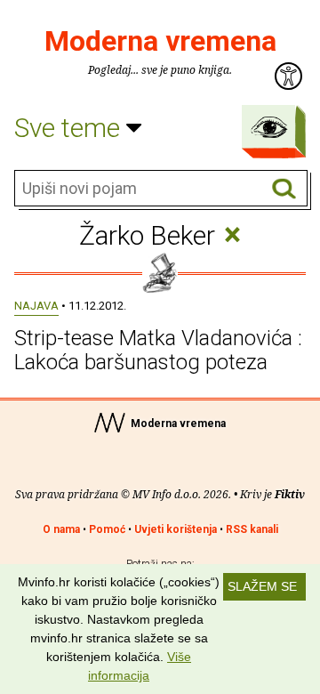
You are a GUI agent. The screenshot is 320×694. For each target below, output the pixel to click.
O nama (61, 529)
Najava (36, 305)
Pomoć (107, 529)
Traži (284, 189)
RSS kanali (252, 529)
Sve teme (70, 127)
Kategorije (269, 127)
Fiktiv (290, 494)
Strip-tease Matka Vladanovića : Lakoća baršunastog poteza (158, 350)
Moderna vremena (160, 41)
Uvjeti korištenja (175, 529)
